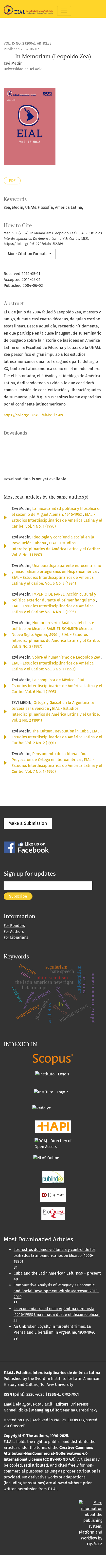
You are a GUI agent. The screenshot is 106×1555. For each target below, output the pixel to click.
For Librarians (16, 937)
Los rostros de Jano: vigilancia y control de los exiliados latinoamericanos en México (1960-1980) (54, 1255)
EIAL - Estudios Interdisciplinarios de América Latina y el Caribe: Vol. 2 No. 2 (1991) (56, 714)
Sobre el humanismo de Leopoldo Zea (66, 657)
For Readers (14, 925)
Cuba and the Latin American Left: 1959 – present (57, 1273)
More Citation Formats (28, 253)
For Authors (14, 931)
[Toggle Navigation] (64, 11)
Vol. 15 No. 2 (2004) (19, 43)
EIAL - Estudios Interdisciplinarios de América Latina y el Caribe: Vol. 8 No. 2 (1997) (56, 640)
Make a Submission (27, 823)
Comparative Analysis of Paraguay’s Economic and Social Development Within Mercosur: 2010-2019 (56, 1291)
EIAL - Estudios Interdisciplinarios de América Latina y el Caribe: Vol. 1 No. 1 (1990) (57, 520)
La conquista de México (53, 680)
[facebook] (26, 847)
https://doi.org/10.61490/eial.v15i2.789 (33, 415)
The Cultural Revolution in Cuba (61, 731)
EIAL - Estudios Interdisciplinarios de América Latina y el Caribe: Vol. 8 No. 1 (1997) (56, 549)
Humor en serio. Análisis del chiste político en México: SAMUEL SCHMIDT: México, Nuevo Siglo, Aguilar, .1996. (53, 628)
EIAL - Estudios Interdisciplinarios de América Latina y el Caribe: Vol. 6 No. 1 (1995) (57, 686)
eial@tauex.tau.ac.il (34, 1404)
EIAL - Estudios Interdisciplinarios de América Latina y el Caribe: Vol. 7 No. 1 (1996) (57, 765)
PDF (12, 180)
